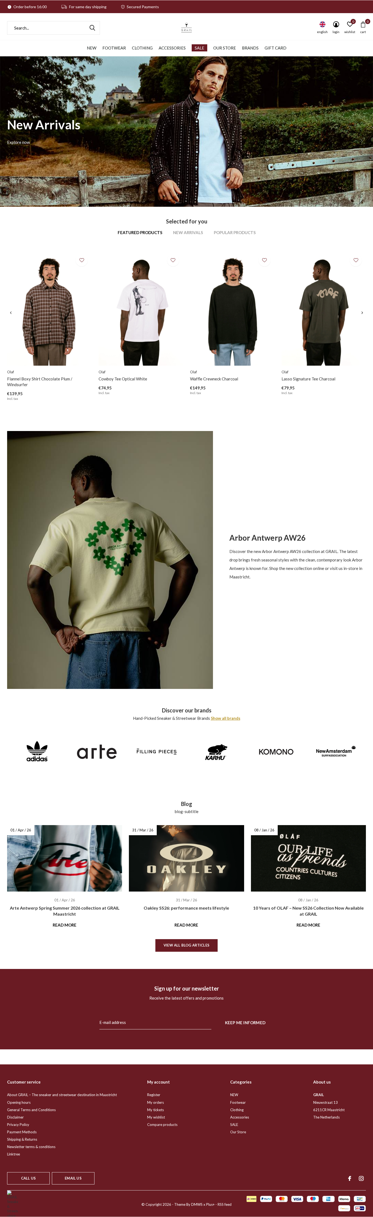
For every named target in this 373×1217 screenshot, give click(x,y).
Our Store (224, 47)
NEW (91, 47)
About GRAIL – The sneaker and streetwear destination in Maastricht (62, 1095)
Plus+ (210, 1204)
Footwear (114, 47)
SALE (199, 47)
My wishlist (156, 1117)
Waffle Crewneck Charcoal (214, 378)
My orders (155, 1102)
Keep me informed (245, 1022)
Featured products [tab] (140, 232)
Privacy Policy (18, 1124)
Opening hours (19, 1102)
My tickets (155, 1110)
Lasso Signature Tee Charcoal (308, 378)
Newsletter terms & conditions (31, 1147)
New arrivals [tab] (188, 232)
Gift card (275, 47)
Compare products (162, 1124)
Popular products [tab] (235, 232)
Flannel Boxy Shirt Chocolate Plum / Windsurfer (39, 381)
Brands (250, 47)
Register (153, 1095)
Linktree (13, 1154)
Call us (28, 1178)
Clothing (142, 47)
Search (92, 28)
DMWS (197, 1204)
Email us (73, 1178)
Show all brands (225, 718)
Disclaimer (15, 1117)
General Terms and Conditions (31, 1110)
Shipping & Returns (22, 1139)
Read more (64, 924)
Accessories (172, 47)
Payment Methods (22, 1132)
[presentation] (11, 313)
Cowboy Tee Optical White (123, 378)
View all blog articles (186, 945)
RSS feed (225, 1204)
